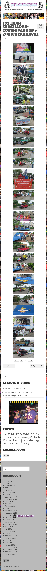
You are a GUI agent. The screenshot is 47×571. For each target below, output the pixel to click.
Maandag (25, 437)
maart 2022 (9, 490)
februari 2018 (10, 517)
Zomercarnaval (11, 443)
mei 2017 (8, 529)
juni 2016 (8, 543)
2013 (5, 434)
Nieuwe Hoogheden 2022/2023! (16, 396)
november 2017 (11, 524)
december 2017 (11, 522)
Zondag (25, 443)
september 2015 (11, 552)
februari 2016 (10, 545)
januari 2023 (9, 483)
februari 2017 (10, 531)
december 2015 (11, 547)
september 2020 (11, 497)
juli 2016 (8, 540)
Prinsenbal (10, 440)
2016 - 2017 (30, 434)
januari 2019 (9, 508)
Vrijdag (22, 440)
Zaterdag (33, 440)
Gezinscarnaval (14, 437)
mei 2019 (8, 504)
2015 (18, 434)
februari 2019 (10, 506)
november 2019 (11, 499)
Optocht (35, 437)
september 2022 (11, 485)
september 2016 (11, 536)
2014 (10, 434)
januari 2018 (9, 520)
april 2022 (8, 488)
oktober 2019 (10, 501)
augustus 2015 (10, 554)
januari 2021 (9, 495)
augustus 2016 (10, 538)
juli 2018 (8, 515)
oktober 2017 (10, 527)
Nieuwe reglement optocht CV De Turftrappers (22, 392)
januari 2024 (9, 481)
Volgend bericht (37, 366)
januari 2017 (9, 533)
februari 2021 (10, 492)
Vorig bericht (8, 366)
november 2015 (11, 549)
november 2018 (11, 513)
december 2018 (11, 511)
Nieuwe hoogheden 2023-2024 (16, 388)
